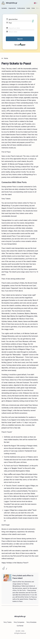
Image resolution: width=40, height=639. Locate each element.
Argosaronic (12, 8)
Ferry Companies (19, 622)
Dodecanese (21, 8)
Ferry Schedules (31, 622)
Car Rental (20, 625)
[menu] (35, 3)
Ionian (28, 8)
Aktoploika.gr (11, 3)
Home (6, 58)
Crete (33, 8)
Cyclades (4, 8)
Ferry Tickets (8, 622)
